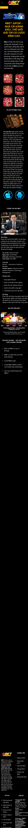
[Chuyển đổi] (2, 348)
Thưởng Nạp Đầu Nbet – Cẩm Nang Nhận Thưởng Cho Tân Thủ (14, 328)
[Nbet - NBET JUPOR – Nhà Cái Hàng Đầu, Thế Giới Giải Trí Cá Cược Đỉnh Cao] (14, 2)
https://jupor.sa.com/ (21, 815)
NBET (2, 760)
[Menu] (2, 3)
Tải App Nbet (7, 131)
